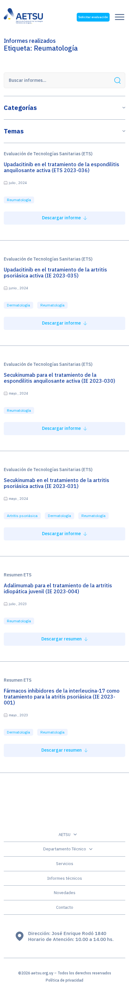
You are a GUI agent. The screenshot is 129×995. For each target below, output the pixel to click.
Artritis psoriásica (22, 515)
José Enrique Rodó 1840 (79, 933)
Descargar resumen (62, 639)
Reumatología (19, 199)
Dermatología (18, 305)
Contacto (64, 907)
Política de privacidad (64, 980)
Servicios (64, 863)
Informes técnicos (64, 878)
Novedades (64, 892)
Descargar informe (62, 218)
